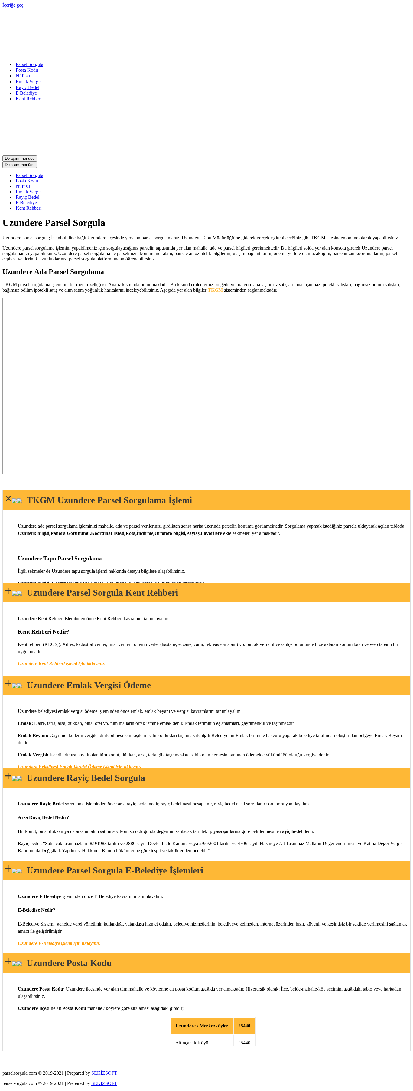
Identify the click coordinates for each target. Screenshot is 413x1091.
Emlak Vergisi (29, 81)
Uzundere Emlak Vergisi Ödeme (86, 685)
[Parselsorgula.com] (123, 53)
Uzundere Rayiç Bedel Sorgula (83, 778)
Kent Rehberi (28, 98)
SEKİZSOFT (104, 1073)
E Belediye (26, 93)
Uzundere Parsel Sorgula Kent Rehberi (100, 593)
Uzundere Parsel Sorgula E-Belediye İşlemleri (112, 870)
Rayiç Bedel (27, 87)
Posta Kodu (27, 70)
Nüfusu (23, 75)
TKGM (215, 290)
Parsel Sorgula (29, 64)
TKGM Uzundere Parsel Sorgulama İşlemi (107, 500)
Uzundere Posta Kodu (67, 963)
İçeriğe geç (12, 5)
